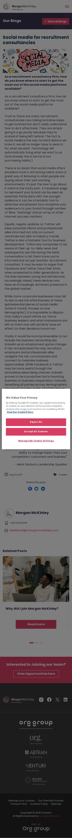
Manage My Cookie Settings (36, 440)
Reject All (36, 422)
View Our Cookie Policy (20, 412)
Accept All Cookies (36, 431)
